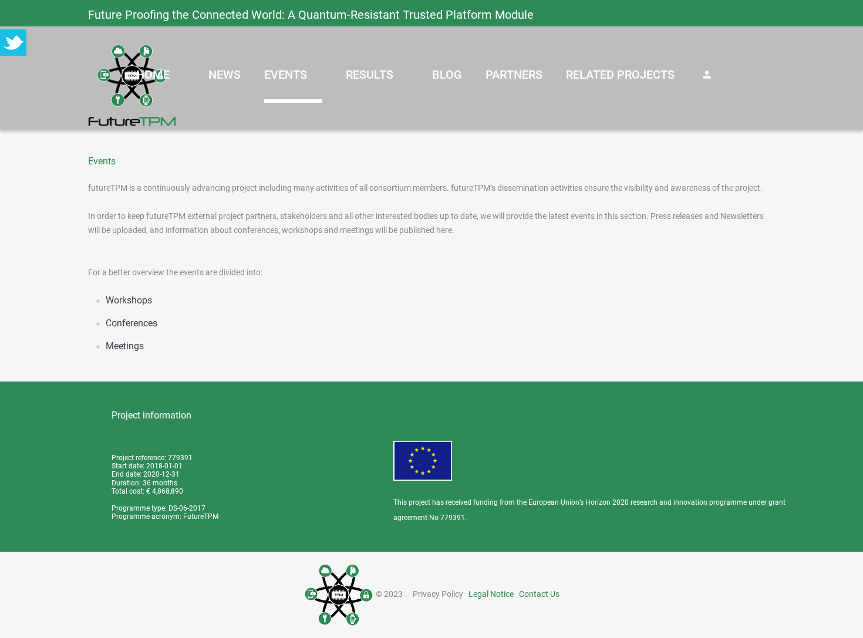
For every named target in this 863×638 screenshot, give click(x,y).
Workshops (129, 300)
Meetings (125, 346)
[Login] (707, 75)
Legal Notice (491, 594)
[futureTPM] (132, 85)
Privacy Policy (438, 594)
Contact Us (539, 594)
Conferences (131, 323)
